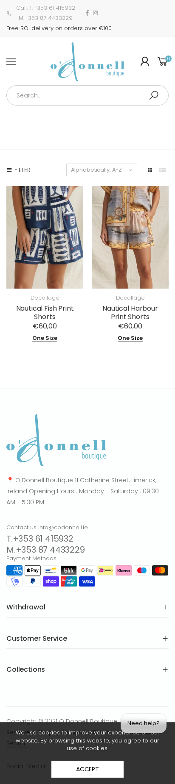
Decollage (45, 298)
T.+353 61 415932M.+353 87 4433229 (45, 544)
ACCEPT (87, 769)
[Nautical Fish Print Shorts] (44, 237)
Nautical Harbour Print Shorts (130, 312)
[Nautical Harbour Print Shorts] (130, 237)
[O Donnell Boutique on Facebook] (87, 13)
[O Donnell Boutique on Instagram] (95, 13)
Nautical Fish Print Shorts (45, 312)
